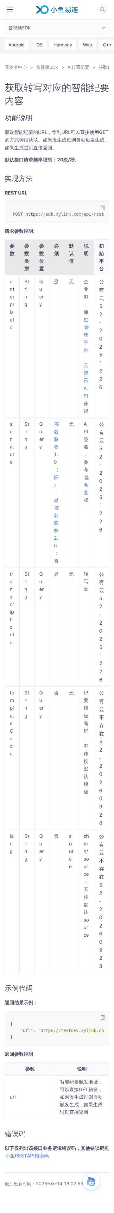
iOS (39, 44)
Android (17, 44)
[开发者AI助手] (91, 1181)
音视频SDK (20, 27)
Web (87, 44)
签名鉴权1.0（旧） (56, 454)
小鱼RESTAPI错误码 (27, 1156)
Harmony (63, 44)
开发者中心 (16, 67)
